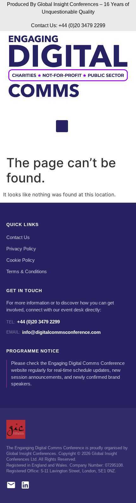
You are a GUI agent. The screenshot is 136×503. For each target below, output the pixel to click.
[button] (58, 142)
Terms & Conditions (26, 271)
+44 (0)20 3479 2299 (33, 321)
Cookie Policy (20, 260)
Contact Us (18, 237)
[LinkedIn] (25, 486)
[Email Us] (11, 486)
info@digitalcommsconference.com (53, 332)
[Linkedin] (62, 126)
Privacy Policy (21, 248)
